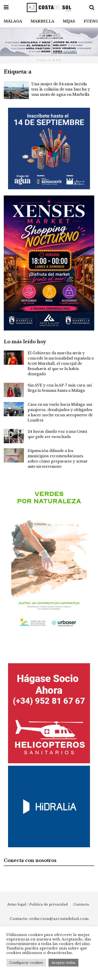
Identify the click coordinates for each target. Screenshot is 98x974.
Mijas (69, 21)
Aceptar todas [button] (63, 962)
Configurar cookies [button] (26, 962)
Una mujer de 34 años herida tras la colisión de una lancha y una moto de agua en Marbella (60, 89)
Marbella (42, 21)
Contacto (81, 904)
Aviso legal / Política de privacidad (37, 904)
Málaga (13, 21)
